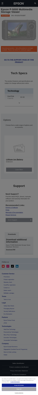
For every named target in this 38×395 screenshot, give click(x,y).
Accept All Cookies (19, 385)
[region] (19, 385)
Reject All (19, 389)
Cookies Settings (19, 392)
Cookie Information (15, 381)
